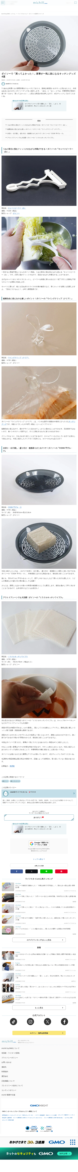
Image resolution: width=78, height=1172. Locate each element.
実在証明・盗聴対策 (7, 1117)
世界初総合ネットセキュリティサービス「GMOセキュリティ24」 (18, 1115)
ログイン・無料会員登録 (39, 1033)
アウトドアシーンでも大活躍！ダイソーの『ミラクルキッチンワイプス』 (31, 137)
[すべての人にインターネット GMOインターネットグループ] (33, 1142)
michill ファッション (70, 959)
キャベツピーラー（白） (17, 208)
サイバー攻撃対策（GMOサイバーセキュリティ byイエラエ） (28, 1117)
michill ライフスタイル (12, 83)
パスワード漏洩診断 (40, 1115)
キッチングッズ (16, 781)
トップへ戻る (38, 859)
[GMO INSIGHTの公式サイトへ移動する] (39, 1104)
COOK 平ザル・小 (15, 507)
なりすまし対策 (68, 1117)
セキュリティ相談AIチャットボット (66, 1115)
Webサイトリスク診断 (51, 1115)
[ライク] (75, 2)
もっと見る (39, 1008)
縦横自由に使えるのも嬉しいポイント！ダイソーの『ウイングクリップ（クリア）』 (34, 129)
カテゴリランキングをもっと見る (39, 940)
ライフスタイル (22, 13)
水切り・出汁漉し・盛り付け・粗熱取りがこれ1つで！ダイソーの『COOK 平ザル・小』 (35, 133)
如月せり (74, 981)
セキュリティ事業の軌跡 (8, 1120)
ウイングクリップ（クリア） (18, 358)
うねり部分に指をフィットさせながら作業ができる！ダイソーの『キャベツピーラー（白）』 (37, 125)
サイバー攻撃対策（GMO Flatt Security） (53, 1117)
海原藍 (12, 766)
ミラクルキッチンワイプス (18, 657)
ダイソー (16, 213)
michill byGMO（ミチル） (8, 13)
